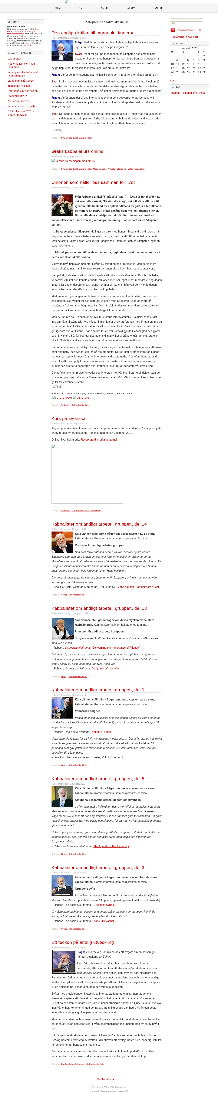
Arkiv (131, 8)
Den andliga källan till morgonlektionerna (93, 32)
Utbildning (121, 169)
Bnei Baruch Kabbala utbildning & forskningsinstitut (23, 31)
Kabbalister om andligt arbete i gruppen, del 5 (98, 778)
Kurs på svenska (69, 418)
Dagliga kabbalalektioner (73, 1064)
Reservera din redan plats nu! (99, 439)
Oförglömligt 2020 (18, 96)
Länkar (158, 8)
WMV (68, 398)
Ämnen (105, 8)
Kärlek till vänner (102, 731)
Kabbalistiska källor (82, 138)
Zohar (142, 169)
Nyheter (111, 169)
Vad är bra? (14, 58)
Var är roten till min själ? (21, 106)
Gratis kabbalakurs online (77, 151)
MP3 (87, 398)
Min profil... (29, 45)
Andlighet (65, 405)
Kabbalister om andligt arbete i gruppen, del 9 (98, 689)
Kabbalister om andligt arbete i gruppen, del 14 (99, 524)
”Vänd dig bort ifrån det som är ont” (138, 586)
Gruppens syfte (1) (104, 904)
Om (81, 8)
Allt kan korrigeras (18, 101)
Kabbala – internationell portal (188, 92)
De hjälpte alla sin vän (105, 668)
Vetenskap (133, 169)
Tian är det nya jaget (19, 85)
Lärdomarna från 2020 (21, 80)
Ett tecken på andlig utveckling (83, 942)
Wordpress (106, 1091)
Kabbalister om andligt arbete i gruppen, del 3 (98, 867)
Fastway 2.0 (123, 1091)
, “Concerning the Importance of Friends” (102, 647)
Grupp (64, 595)
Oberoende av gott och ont (23, 90)
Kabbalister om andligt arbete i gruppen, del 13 (99, 608)
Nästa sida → (106, 1079)
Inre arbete (66, 138)
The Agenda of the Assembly (111, 846)
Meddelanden (100, 169)
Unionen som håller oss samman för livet (93, 182)
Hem (58, 8)
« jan (173, 80)
